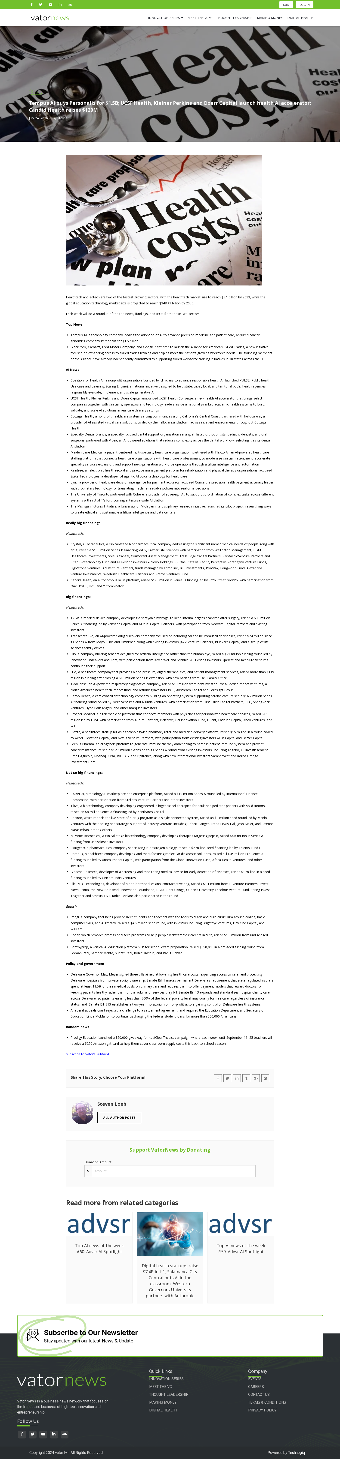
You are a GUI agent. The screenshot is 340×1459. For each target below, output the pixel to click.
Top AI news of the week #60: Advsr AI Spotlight (99, 1248)
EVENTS (255, 1379)
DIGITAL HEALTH (163, 1410)
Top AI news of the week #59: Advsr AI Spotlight (240, 1248)
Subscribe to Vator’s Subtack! (87, 1054)
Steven (62, 118)
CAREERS (256, 1386)
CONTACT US (259, 1394)
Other (35, 91)
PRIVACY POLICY (262, 1410)
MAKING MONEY (162, 1402)
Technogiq (296, 1452)
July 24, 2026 (38, 118)
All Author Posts (119, 1117)
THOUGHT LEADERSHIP (169, 1394)
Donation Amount (97, 1162)
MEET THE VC (160, 1386)
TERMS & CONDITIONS (267, 1402)
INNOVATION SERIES (166, 1379)
